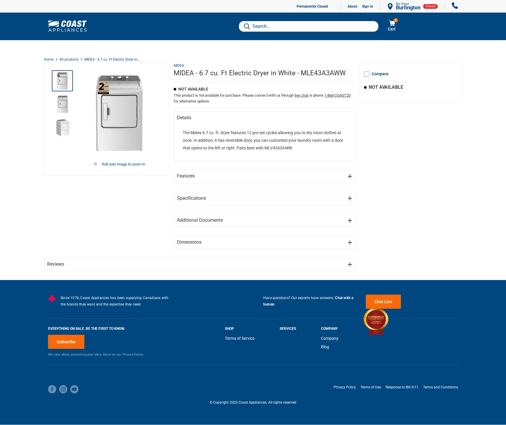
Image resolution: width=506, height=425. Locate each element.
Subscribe (66, 341)
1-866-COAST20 (337, 95)
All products (68, 59)
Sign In (367, 6)
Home (49, 59)
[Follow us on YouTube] (74, 389)
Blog (325, 346)
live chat (301, 95)
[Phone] (455, 6)
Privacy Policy (345, 387)
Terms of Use (370, 387)
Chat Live (383, 301)
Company (330, 338)
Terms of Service (239, 338)
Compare (380, 73)
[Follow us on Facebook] (52, 389)
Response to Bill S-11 (402, 387)
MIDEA (179, 66)
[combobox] (308, 26)
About (352, 6)
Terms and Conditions (440, 387)
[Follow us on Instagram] (63, 389)
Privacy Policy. (133, 354)
